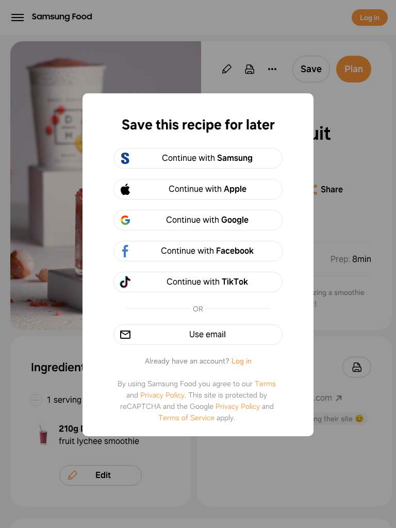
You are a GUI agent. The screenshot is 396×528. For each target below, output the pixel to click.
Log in (242, 361)
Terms (265, 383)
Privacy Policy (162, 395)
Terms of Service (186, 417)
